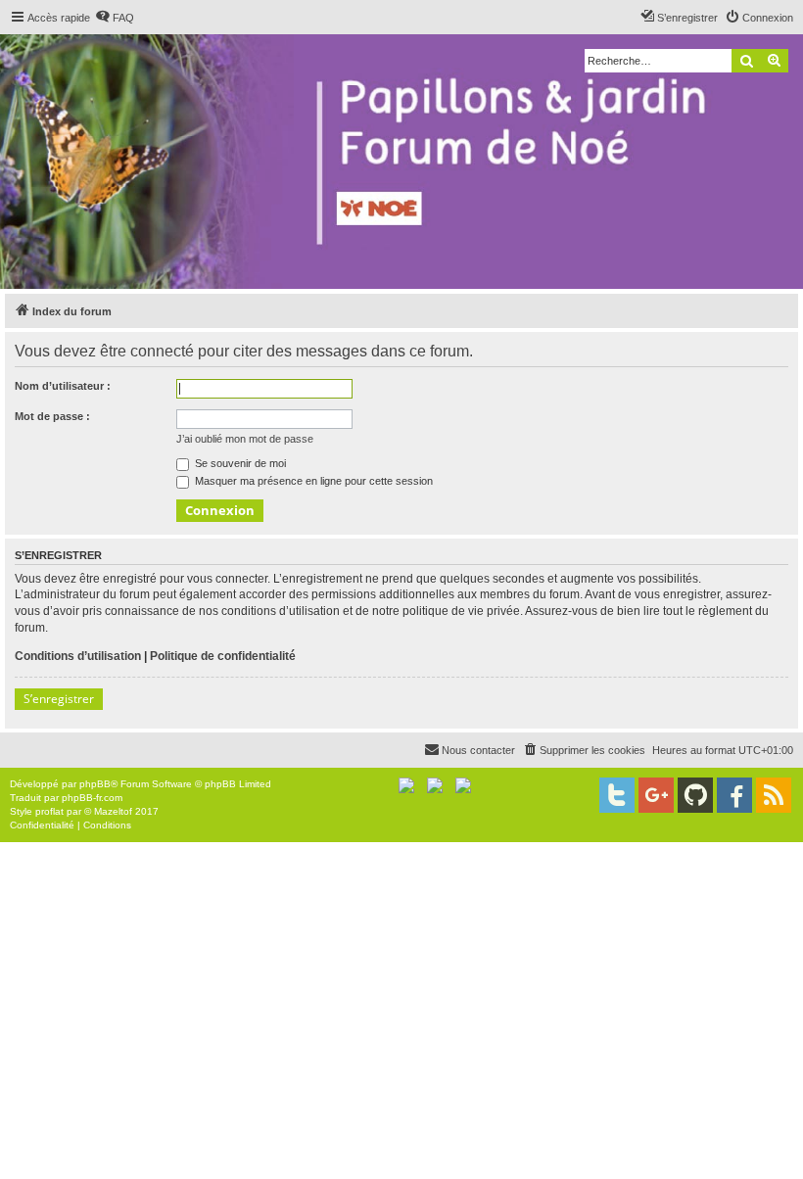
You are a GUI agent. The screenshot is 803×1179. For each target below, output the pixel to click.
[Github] (695, 795)
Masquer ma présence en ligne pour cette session (312, 481)
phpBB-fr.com (92, 797)
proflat (49, 811)
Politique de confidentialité (223, 656)
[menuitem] (114, 17)
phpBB (95, 783)
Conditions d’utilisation (78, 656)
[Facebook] (734, 795)
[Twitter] (617, 795)
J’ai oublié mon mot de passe (244, 439)
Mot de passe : (52, 416)
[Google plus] (656, 795)
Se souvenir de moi (239, 463)
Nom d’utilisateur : (63, 386)
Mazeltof (113, 811)
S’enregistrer (59, 698)
